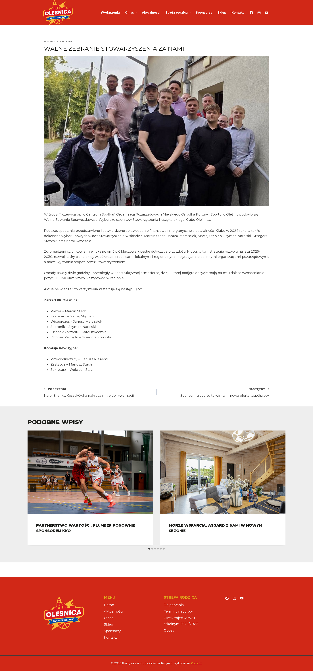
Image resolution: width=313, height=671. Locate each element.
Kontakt (237, 12)
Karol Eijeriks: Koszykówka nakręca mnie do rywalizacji (89, 392)
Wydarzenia (110, 12)
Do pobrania (174, 605)
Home (109, 605)
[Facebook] (251, 12)
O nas (108, 618)
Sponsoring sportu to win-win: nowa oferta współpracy (224, 392)
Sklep (222, 12)
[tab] (149, 549)
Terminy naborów (178, 611)
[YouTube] (266, 12)
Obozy (169, 630)
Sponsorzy (204, 12)
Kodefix (196, 663)
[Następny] (280, 488)
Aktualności (151, 12)
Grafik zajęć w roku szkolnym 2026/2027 (181, 621)
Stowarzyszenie (58, 41)
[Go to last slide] (33, 488)
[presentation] (90, 472)
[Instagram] (259, 12)
